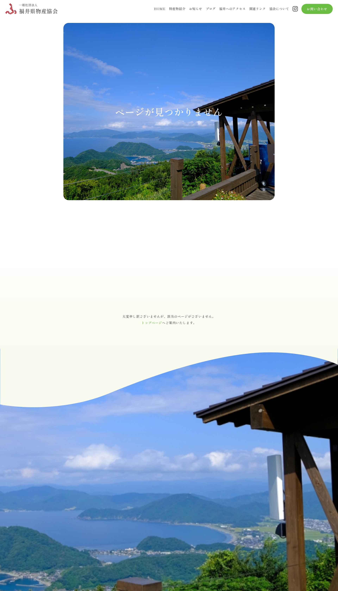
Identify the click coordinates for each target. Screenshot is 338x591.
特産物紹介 (177, 8)
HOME (159, 8)
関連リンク (257, 8)
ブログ (211, 8)
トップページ (151, 322)
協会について (279, 8)
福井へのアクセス (232, 8)
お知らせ (195, 8)
